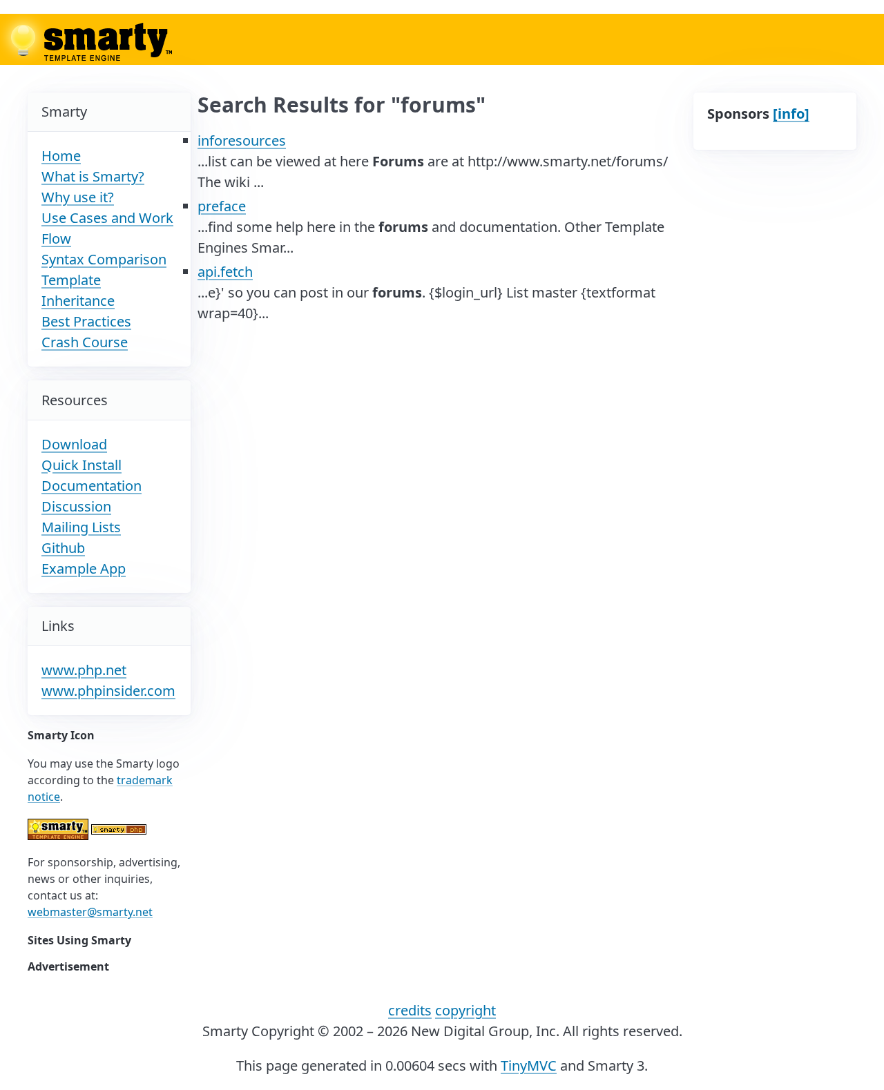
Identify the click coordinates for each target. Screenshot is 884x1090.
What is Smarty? (92, 176)
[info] (791, 113)
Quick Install (81, 465)
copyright (465, 1010)
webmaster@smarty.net (90, 911)
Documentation (91, 485)
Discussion (76, 506)
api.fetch (225, 271)
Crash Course (84, 342)
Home (61, 155)
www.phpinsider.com (108, 690)
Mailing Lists (81, 527)
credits (410, 1010)
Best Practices (86, 321)
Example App (83, 568)
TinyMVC (529, 1065)
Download (74, 444)
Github (63, 547)
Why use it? (77, 197)
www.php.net (83, 670)
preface (222, 206)
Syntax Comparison (103, 259)
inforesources (242, 140)
